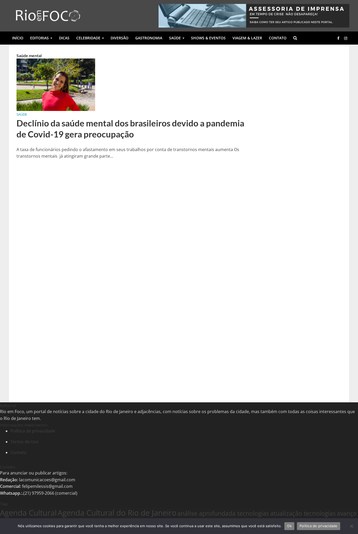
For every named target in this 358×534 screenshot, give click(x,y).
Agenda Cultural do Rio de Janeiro (117, 513)
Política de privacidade (32, 431)
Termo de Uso (24, 442)
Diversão (119, 37)
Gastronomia (148, 37)
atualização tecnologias (303, 513)
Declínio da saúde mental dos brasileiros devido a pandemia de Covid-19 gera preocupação (130, 128)
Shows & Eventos (208, 37)
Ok (289, 526)
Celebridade (88, 37)
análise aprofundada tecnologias (223, 513)
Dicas (64, 37)
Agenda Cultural (28, 513)
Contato (277, 37)
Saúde (175, 37)
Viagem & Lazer (247, 37)
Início (17, 37)
